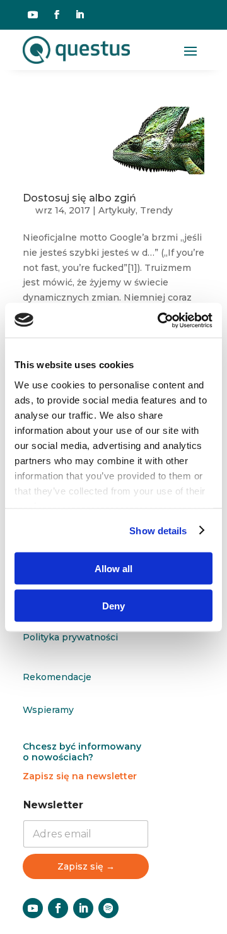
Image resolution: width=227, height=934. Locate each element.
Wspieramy (48, 709)
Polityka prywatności (70, 637)
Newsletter (53, 805)
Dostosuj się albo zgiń (79, 198)
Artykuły (117, 210)
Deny (113, 605)
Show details (158, 530)
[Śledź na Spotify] (108, 908)
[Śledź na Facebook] (57, 14)
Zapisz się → (86, 866)
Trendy (156, 210)
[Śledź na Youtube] (33, 14)
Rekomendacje (57, 677)
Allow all (113, 568)
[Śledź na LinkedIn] (79, 14)
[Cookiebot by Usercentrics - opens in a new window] (160, 320)
